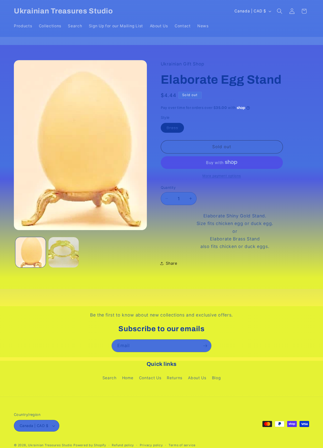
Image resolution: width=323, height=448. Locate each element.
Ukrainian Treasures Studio (50, 445)
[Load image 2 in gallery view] (63, 252)
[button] (280, 11)
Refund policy (123, 445)
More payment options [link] (221, 175)
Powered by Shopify (89, 445)
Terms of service (182, 445)
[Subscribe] (205, 345)
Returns (174, 377)
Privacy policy (151, 445)
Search (109, 377)
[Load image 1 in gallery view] (30, 252)
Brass (175, 128)
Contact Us (150, 377)
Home (127, 377)
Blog (216, 377)
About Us (197, 377)
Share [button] (171, 263)
